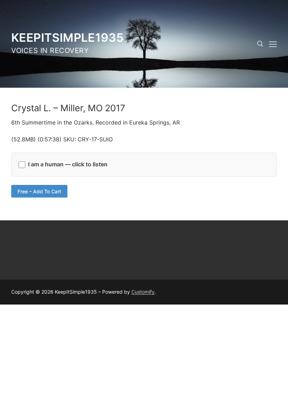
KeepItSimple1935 (67, 38)
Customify (143, 292)
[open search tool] (260, 44)
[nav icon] (273, 43)
